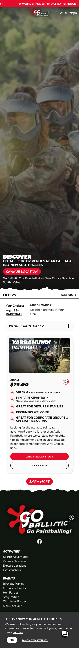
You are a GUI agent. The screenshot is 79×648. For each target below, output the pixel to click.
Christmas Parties (15, 601)
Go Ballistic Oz (12, 278)
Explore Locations (14, 566)
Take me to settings (35, 640)
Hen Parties (11, 593)
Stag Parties (11, 597)
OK (12, 639)
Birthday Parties (13, 584)
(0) (75, 13)
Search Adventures (15, 557)
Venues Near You (14, 561)
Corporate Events (14, 588)
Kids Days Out (12, 606)
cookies (18, 632)
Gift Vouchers (12, 570)
